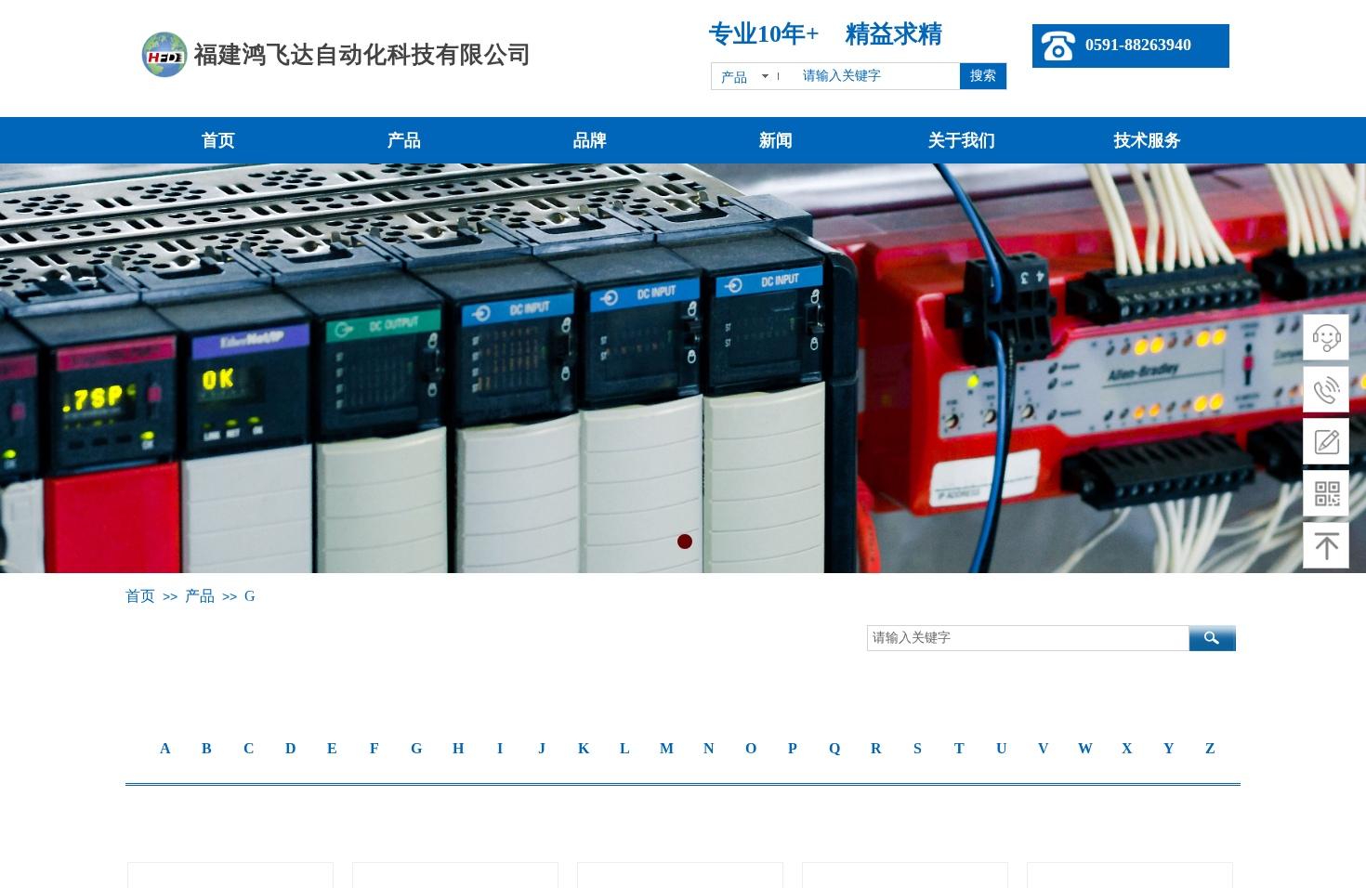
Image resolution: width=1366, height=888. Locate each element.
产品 (404, 140)
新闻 (776, 140)
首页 (218, 140)
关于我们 (961, 140)
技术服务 (1147, 140)
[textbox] (875, 76)
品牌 (590, 140)
